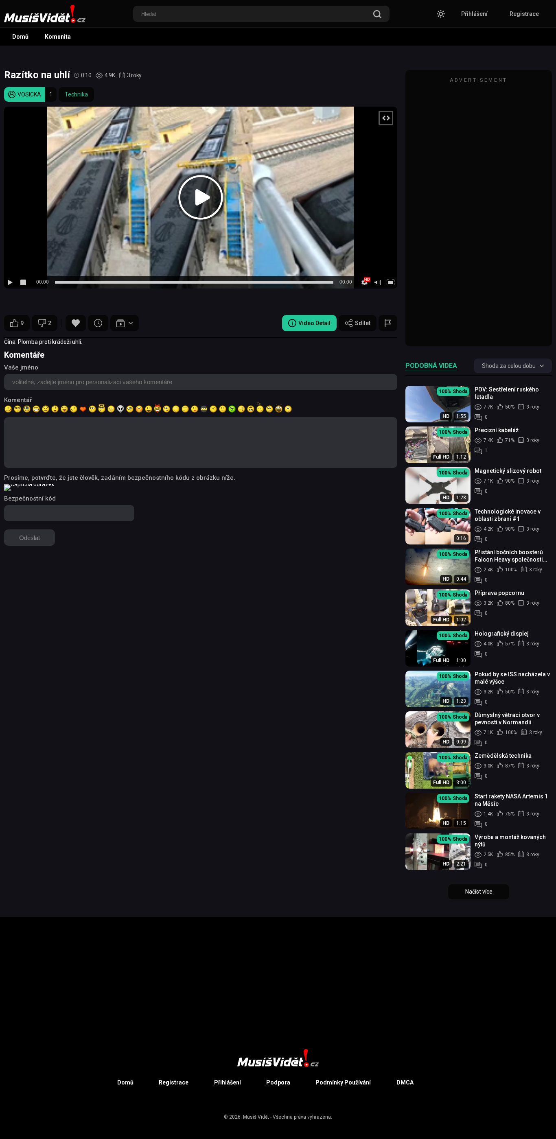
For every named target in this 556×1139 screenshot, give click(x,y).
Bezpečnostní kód (30, 498)
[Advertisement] (479, 212)
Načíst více (479, 891)
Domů (20, 36)
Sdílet (362, 323)
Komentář (18, 400)
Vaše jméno (21, 367)
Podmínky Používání (343, 1082)
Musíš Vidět (256, 1117)
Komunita (58, 36)
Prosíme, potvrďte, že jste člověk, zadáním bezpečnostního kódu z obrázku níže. (119, 477)
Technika (76, 94)
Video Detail (314, 323)
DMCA (405, 1082)
